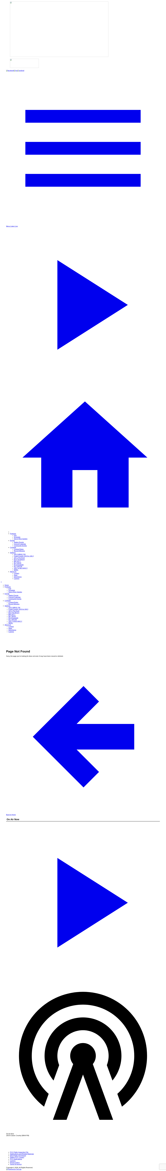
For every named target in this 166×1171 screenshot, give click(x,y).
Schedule (17, 537)
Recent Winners (19, 551)
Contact (16, 573)
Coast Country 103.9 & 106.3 (24, 556)
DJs (15, 535)
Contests (13, 547)
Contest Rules (19, 549)
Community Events (20, 546)
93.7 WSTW (18, 566)
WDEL (16, 570)
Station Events (19, 542)
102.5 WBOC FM (19, 554)
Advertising (18, 577)
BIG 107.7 (17, 561)
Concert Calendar (20, 544)
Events (12, 540)
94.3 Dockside (19, 565)
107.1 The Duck (19, 558)
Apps (15, 575)
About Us (13, 571)
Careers (16, 578)
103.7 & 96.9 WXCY (21, 568)
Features (13, 533)
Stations (13, 552)
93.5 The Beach (19, 559)
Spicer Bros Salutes (20, 539)
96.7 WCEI (17, 563)
